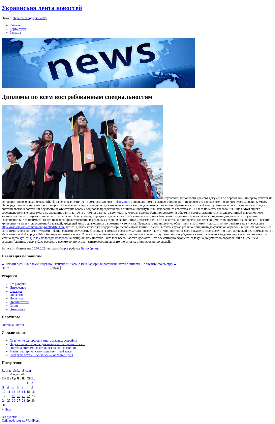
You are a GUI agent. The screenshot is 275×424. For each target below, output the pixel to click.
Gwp (62, 248)
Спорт (14, 305)
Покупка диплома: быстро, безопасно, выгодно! (43, 347)
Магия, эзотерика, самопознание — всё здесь (41, 351)
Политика (16, 298)
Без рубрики (89, 248)
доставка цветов (13, 324)
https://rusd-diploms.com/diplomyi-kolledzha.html (33, 227)
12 (13, 391)
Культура (16, 291)
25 (8, 400)
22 (28, 396)
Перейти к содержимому (30, 18)
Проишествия (19, 302)
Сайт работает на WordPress (21, 420)
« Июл (6, 409)
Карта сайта (18, 29)
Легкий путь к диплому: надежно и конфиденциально (41, 264)
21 (23, 396)
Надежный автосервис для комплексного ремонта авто (47, 344)
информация (121, 201)
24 (3, 400)
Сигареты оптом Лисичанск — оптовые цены (41, 355)
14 (23, 391)
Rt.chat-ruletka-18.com (16, 370)
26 (13, 400)
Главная (15, 25)
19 (13, 396)
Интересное (18, 287)
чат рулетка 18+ (12, 417)
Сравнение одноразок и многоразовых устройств (44, 340)
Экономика (17, 309)
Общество (17, 294)
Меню (6, 18)
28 (23, 400)
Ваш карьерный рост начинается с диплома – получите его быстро (129, 264)
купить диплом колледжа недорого (44, 238)
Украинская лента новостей (42, 7)
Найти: (6, 267)
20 (18, 396)
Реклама (15, 32)
